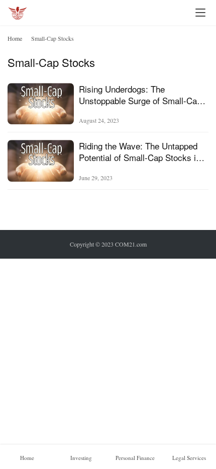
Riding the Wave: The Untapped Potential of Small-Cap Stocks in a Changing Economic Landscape (143, 151)
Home (15, 38)
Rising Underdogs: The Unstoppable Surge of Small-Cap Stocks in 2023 (140, 94)
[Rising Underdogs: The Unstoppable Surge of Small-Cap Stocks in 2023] (41, 104)
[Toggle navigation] (200, 13)
